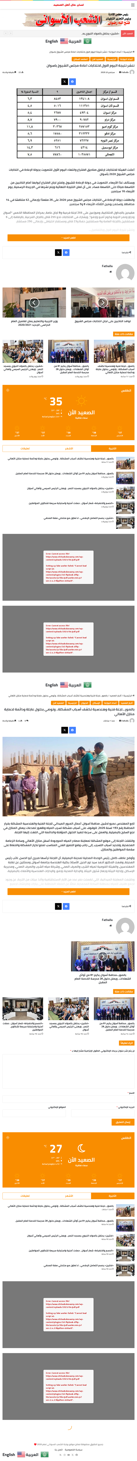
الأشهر (69, 448)
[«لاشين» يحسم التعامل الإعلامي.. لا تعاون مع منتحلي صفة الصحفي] (125, 522)
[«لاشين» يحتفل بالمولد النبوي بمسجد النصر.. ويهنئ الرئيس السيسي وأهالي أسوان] (23, 351)
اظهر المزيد (69, 238)
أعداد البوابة (115, 52)
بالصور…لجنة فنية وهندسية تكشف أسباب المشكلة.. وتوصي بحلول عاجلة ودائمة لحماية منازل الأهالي (115, 369)
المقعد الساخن (81, 59)
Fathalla (125, 72)
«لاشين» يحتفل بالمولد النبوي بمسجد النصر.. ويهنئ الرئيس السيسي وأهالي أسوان (73, 33)
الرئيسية (127, 52)
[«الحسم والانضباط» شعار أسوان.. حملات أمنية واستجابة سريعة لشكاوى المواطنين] (125, 507)
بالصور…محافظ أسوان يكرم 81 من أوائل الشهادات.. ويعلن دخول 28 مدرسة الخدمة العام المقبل (71, 369)
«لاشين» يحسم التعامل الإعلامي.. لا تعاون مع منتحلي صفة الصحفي (79, 518)
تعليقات (25, 448)
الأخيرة (112, 448)
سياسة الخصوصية (73, 1450)
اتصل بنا (59, 1450)
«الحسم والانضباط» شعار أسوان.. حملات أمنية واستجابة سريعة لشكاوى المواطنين (71, 503)
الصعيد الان (97, 59)
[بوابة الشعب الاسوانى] (68, 5)
